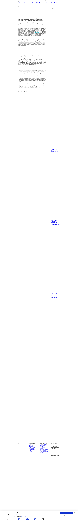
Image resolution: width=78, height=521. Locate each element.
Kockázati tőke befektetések (44, 449)
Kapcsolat (30, 451)
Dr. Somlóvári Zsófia (36, 32)
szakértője (19, 25)
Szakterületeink (31, 445)
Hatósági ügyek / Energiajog (44, 451)
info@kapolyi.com (55, 455)
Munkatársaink (31, 446)
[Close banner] (74, 512)
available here (23, 516)
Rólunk (30, 444)
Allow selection (66, 515)
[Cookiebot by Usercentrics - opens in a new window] (8, 519)
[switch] (27, 519)
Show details (48, 519)
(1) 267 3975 (53, 452)
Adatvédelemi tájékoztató (32, 448)
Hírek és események (32, 447)
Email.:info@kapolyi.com (42, 0)
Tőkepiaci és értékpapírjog (43, 444)
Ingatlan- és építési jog (43, 450)
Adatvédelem (42, 452)
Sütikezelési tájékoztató (32, 449)
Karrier (30, 450)
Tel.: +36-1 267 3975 (35, 0)
